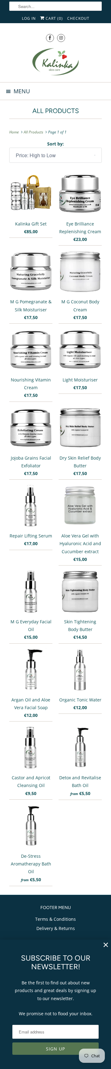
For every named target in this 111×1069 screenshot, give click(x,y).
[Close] (106, 945)
